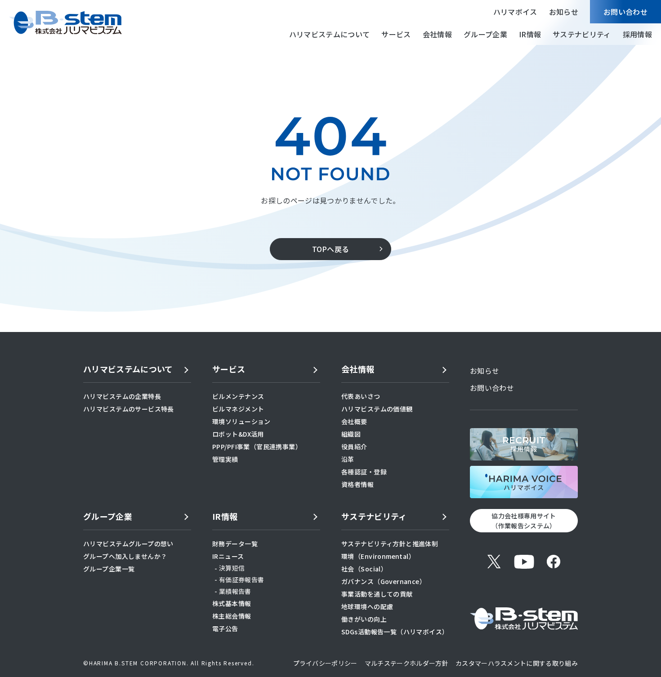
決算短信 (232, 567)
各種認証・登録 (364, 471)
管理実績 (225, 459)
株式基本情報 (231, 603)
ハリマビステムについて (329, 34)
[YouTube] (524, 561)
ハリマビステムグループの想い (128, 543)
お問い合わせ (625, 11)
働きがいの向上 (364, 619)
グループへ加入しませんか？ (125, 556)
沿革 (347, 459)
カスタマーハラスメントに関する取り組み (517, 663)
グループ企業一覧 (108, 568)
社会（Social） (364, 568)
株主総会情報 (231, 615)
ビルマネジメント (238, 408)
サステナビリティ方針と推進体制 (389, 543)
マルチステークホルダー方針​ (406, 663)
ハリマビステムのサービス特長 (128, 408)
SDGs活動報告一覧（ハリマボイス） (395, 631)
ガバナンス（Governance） (383, 581)
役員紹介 (354, 446)
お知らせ (563, 11)
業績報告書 (235, 591)
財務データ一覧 (235, 543)
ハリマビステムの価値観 (377, 408)
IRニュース (228, 556)
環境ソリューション (241, 421)
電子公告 (225, 628)
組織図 (351, 433)
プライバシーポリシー (325, 663)
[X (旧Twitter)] (494, 561)
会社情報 (437, 34)
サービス (396, 34)
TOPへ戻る (330, 248)
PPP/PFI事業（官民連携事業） (257, 446)
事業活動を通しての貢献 (377, 593)
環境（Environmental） (378, 556)
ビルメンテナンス (238, 396)
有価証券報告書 (241, 579)
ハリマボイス (515, 11)
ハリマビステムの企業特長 (122, 396)
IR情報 (530, 34)
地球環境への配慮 (367, 606)
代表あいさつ (360, 396)
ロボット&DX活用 (238, 433)
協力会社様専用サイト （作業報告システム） (523, 520)
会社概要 (354, 421)
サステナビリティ (582, 34)
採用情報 (637, 34)
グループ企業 (485, 34)
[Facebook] (553, 561)
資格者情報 (357, 484)
